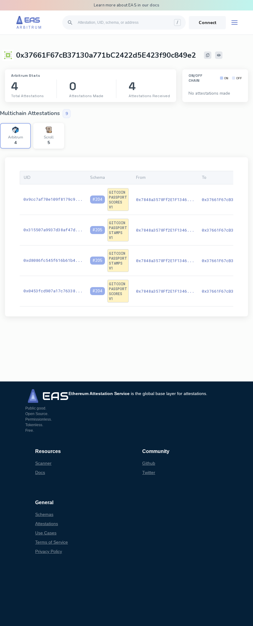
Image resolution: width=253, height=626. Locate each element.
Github (148, 463)
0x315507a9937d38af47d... (53, 230)
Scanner (43, 463)
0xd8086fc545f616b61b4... (53, 260)
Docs (40, 472)
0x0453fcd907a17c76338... (53, 291)
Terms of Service (51, 542)
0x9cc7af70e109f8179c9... (53, 199)
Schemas (44, 514)
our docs (151, 5)
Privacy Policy (48, 551)
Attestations (46, 523)
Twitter (148, 472)
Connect (207, 23)
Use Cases (45, 532)
